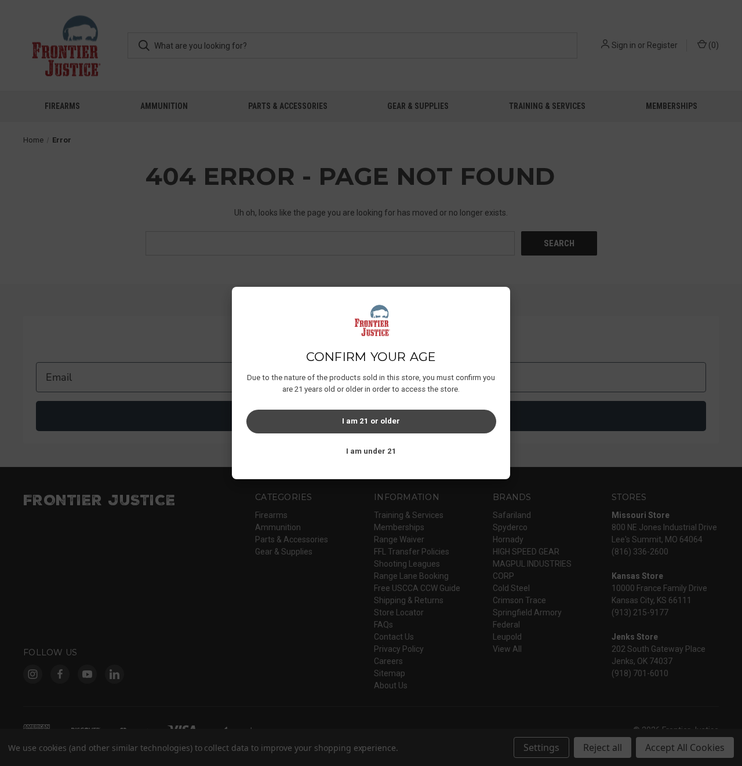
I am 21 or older (371, 421)
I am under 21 (371, 451)
